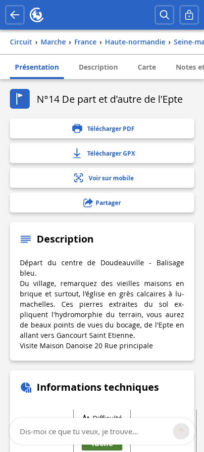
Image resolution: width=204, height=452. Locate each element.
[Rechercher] (164, 15)
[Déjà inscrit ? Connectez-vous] (189, 15)
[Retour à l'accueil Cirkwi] (37, 15)
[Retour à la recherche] (15, 15)
